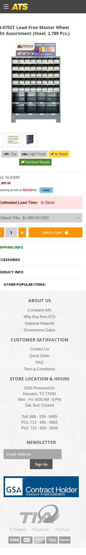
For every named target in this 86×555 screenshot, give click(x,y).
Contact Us (39, 349)
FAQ (39, 362)
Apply (46, 190)
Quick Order (39, 356)
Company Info (39, 310)
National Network (39, 323)
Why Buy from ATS (39, 317)
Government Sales (39, 330)
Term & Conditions (39, 369)
